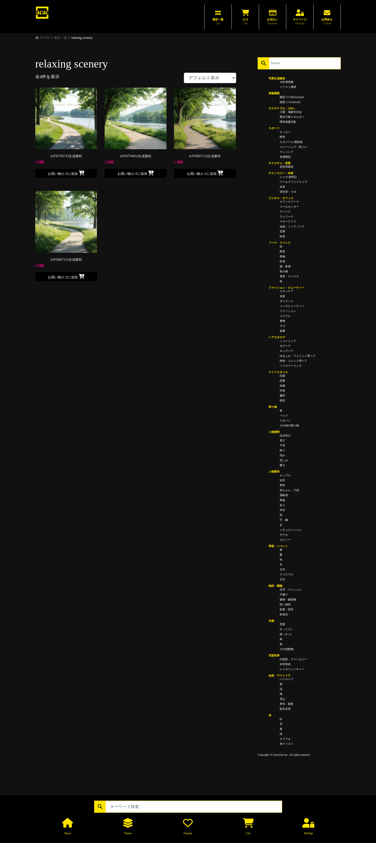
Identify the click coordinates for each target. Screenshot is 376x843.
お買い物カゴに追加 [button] (63, 174)
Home (67, 833)
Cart (248, 833)
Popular (188, 833)
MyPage (308, 833)
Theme (128, 833)
